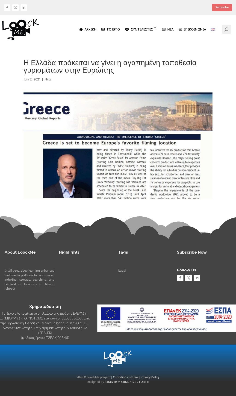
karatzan (111, 382)
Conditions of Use (125, 377)
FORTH (144, 382)
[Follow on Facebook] (7, 7)
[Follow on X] (15, 7)
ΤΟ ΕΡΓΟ (112, 29)
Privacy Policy (150, 377)
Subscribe (222, 7)
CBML (125, 382)
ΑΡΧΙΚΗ (89, 29)
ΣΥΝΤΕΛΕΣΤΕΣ (141, 29)
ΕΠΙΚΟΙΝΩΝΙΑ (194, 29)
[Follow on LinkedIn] (24, 7)
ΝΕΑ (169, 29)
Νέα (47, 79)
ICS (134, 382)
